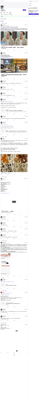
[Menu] (27, 10)
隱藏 (26, 154)
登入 (33, 15)
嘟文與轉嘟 (2, 21)
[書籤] (20, 50)
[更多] (27, 50)
